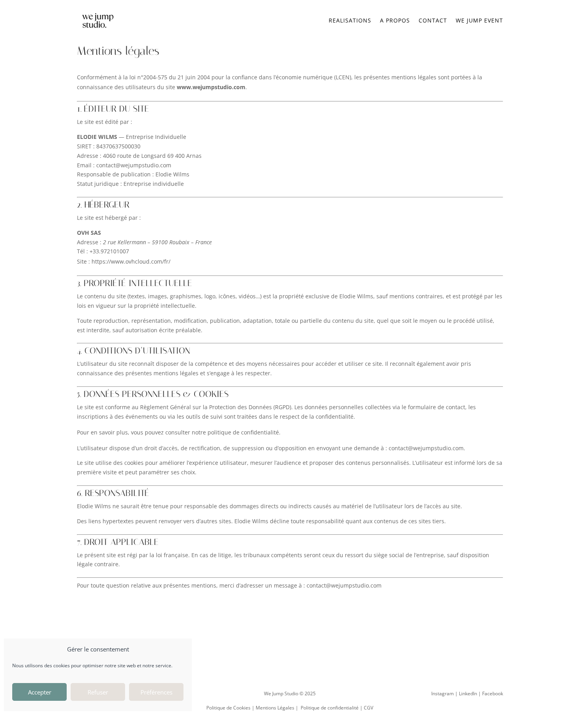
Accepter (39, 692)
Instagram (442, 693)
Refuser (98, 692)
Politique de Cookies (228, 707)
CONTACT (433, 20)
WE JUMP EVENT (479, 20)
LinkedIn (468, 693)
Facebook (492, 693)
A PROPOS (395, 20)
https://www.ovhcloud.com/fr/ (131, 261)
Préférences (156, 692)
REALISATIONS (350, 20)
